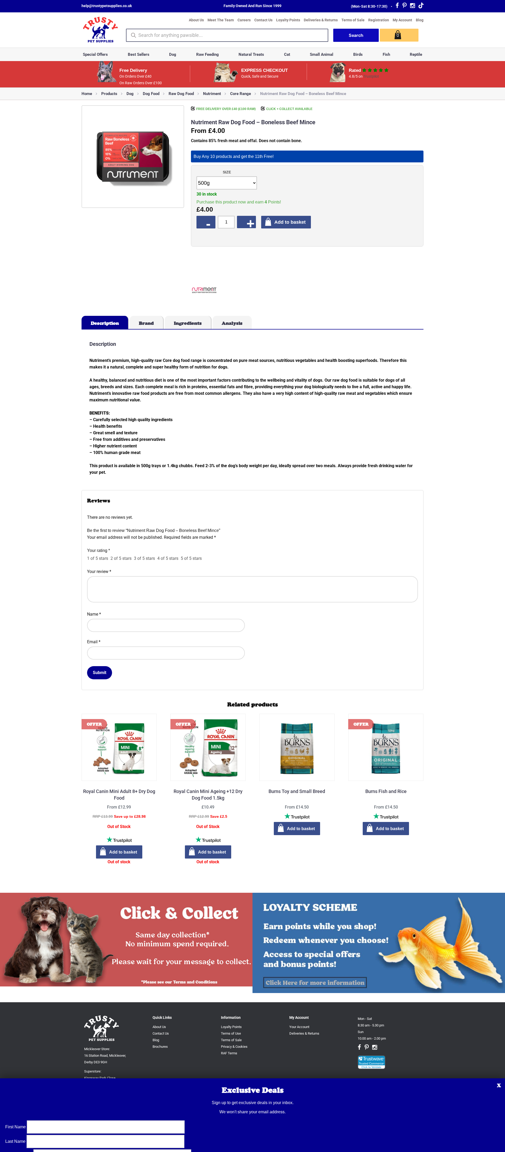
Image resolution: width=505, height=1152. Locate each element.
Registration (378, 20)
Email (93, 641)
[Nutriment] (204, 291)
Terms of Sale (353, 20)
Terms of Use (231, 1033)
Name (94, 614)
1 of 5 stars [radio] (97, 558)
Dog (172, 54)
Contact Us (263, 20)
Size (227, 172)
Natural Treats (251, 54)
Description (105, 323)
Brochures (160, 1047)
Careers (244, 20)
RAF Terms (229, 1053)
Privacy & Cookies (234, 1047)
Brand (146, 323)
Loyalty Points (288, 20)
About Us (196, 20)
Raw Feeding (207, 54)
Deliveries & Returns (321, 20)
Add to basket (290, 222)
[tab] (105, 322)
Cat (287, 54)
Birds (358, 54)
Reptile (416, 54)
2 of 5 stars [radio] (121, 558)
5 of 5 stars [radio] (191, 558)
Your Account (299, 1027)
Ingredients (188, 323)
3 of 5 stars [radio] (144, 558)
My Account (402, 20)
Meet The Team (221, 20)
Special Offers (95, 54)
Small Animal (321, 54)
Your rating (98, 550)
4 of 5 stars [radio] (167, 558)
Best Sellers (138, 54)
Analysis (232, 323)
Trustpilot (371, 76)
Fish (386, 54)
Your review (99, 571)
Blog (419, 20)
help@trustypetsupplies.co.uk (107, 6)
